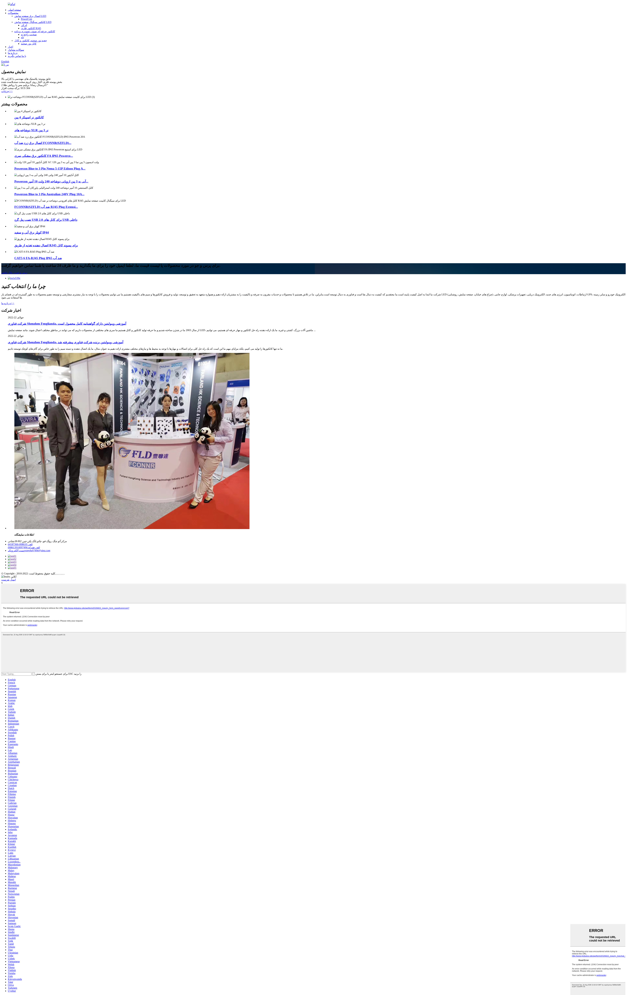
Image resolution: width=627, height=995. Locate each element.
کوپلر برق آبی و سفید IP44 (31, 232)
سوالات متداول (16, 49)
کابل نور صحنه (28, 43)
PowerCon (26, 19)
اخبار (10, 46)
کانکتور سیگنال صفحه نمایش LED (32, 22)
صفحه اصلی (14, 9)
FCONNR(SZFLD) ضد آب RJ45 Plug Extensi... (46, 207)
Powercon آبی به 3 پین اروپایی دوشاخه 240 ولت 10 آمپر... (51, 181)
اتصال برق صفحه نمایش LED (30, 16)
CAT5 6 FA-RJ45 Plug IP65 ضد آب (38, 258)
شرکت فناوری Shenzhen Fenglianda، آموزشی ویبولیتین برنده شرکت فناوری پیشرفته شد (65, 342)
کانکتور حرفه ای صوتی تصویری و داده (34, 31)
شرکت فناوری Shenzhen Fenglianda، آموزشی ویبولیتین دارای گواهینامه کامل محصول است (67, 323)
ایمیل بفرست (8, 579)
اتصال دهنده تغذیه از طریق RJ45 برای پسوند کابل (46, 245)
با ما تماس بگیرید (17, 56)
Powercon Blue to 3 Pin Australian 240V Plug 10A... (49, 194)
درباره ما (12, 53)
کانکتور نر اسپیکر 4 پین (29, 117)
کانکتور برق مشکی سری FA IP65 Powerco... (43, 156)
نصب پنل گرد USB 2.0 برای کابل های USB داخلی (45, 219)
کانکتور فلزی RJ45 (31, 28)
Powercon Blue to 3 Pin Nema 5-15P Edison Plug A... (49, 168)
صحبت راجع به (29, 34)
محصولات (13, 13)
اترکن (24, 25)
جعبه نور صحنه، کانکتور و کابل (30, 40)
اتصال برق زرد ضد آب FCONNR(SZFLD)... (42, 143)
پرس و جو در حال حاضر (14, 272)
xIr (22, 37)
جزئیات (7, 91)
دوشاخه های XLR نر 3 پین (31, 130)
